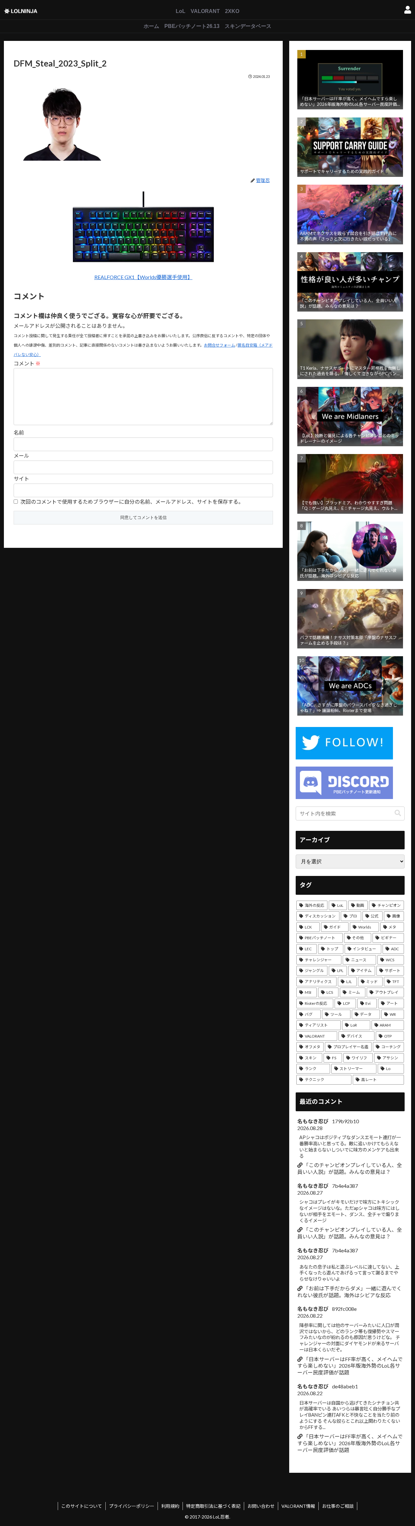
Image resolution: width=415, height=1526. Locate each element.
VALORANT (205, 11)
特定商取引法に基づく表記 (213, 1506)
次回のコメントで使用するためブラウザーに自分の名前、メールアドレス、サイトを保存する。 (131, 501)
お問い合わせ (261, 1506)
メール (21, 455)
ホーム (151, 26)
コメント (27, 363)
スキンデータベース (248, 26)
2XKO (232, 11)
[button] (398, 813)
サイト (21, 478)
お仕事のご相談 (338, 1506)
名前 (19, 432)
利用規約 (170, 1506)
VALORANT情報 (298, 1506)
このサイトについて (81, 1506)
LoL (180, 11)
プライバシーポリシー (131, 1506)
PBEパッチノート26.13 (191, 26)
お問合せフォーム (219, 345)
